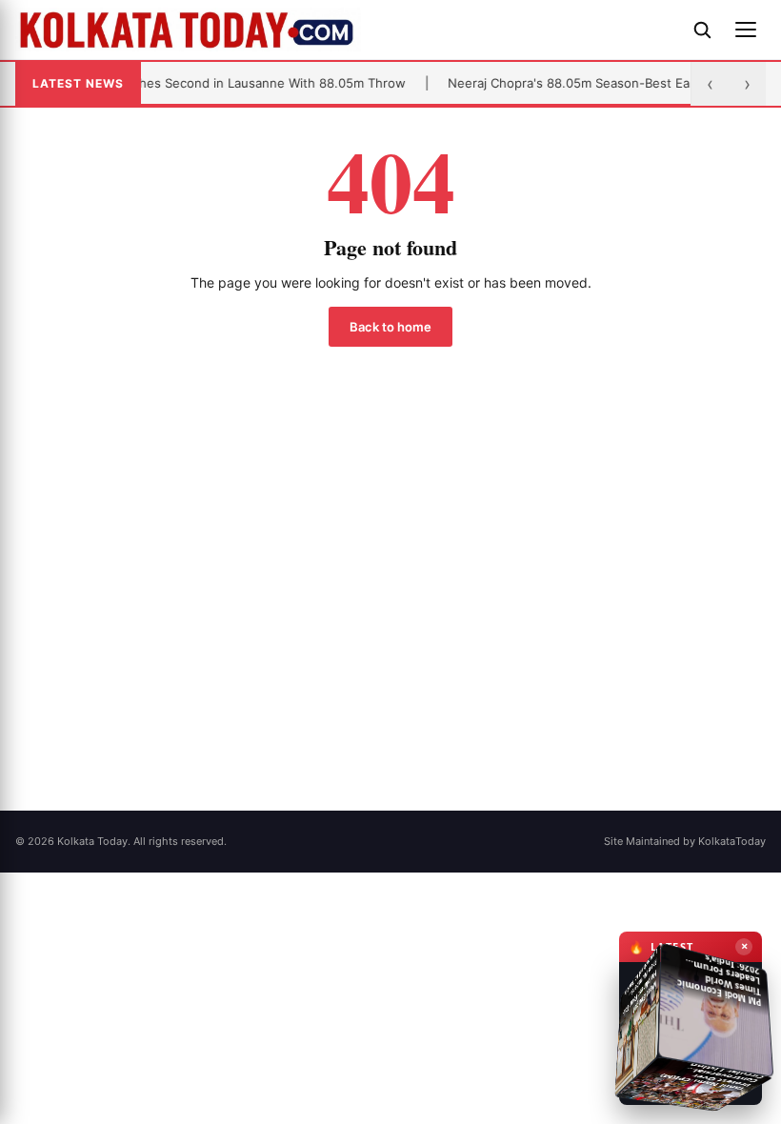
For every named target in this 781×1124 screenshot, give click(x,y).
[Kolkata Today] (344, 29)
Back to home (390, 326)
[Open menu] (746, 30)
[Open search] (702, 30)
